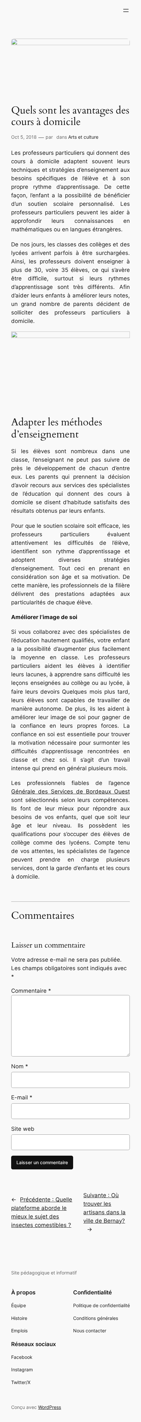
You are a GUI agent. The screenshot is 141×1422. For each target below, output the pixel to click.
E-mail (21, 1097)
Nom (19, 1066)
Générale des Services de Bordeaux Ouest (70, 791)
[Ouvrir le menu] (126, 10)
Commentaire (31, 990)
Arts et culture (83, 137)
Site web (22, 1129)
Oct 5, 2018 (24, 137)
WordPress (49, 1407)
